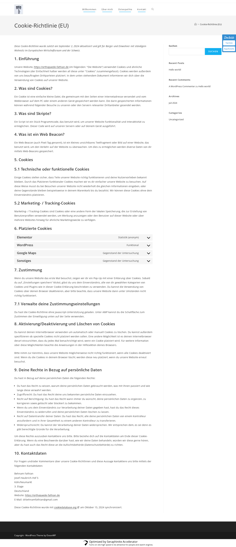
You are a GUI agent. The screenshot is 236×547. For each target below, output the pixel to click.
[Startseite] (195, 24)
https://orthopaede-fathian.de (51, 67)
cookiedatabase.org (65, 507)
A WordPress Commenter (182, 86)
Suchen (173, 45)
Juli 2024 (173, 102)
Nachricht (229, 48)
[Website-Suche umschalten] (152, 9)
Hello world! (175, 69)
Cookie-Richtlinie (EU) (211, 24)
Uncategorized (176, 119)
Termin (229, 42)
